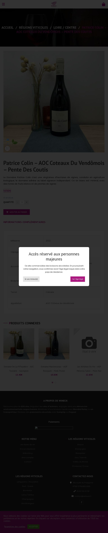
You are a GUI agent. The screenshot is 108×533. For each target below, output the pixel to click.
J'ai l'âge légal (77, 279)
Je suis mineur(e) (31, 279)
